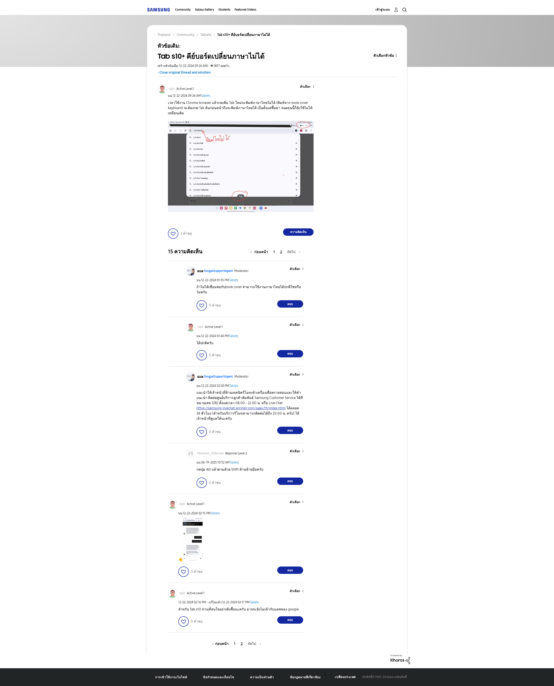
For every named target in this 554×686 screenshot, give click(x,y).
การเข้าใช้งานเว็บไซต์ (171, 677)
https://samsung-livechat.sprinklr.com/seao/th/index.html (241, 408)
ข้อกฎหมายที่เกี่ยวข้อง (305, 677)
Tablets (205, 96)
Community (183, 9)
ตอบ (290, 304)
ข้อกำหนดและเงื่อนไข (218, 677)
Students (224, 9)
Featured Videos (245, 9)
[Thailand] (158, 10)
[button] (306, 87)
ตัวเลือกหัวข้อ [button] (384, 55)
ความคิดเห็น (298, 232)
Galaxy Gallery (204, 9)
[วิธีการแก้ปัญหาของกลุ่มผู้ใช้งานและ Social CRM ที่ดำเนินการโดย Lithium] (400, 659)
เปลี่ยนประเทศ (345, 677)
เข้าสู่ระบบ (382, 9)
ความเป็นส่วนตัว (262, 677)
